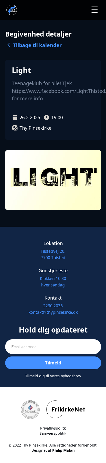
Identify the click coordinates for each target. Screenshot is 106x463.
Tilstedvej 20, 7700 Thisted (53, 254)
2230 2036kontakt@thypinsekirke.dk (53, 309)
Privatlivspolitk (53, 428)
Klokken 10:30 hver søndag (53, 282)
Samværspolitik (53, 433)
